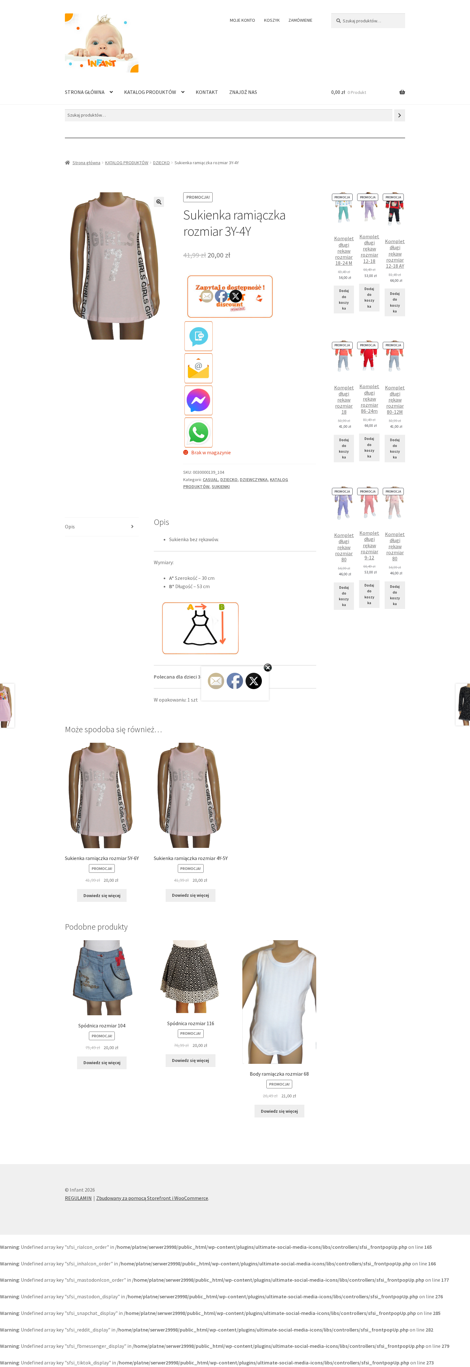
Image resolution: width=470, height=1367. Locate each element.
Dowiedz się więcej (102, 895)
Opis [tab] (70, 526)
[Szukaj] (399, 115)
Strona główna (86, 162)
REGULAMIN (78, 1198)
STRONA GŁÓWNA (85, 92)
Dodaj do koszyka (344, 299)
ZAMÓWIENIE (300, 20)
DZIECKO (161, 162)
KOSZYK (272, 20)
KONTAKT (207, 92)
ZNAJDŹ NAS (243, 92)
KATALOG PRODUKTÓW (150, 92)
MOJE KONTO (242, 20)
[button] (159, 202)
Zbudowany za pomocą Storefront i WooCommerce (152, 1198)
